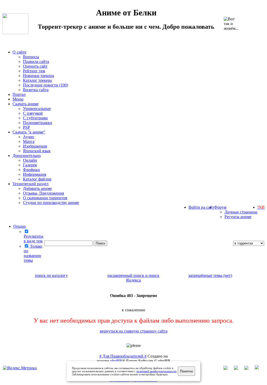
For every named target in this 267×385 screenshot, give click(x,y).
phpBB (116, 361)
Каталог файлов (37, 179)
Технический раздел (30, 184)
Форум (220, 207)
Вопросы (31, 57)
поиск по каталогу (51, 275)
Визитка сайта (35, 89)
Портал (19, 94)
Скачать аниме (26, 104)
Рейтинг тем (34, 71)
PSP (26, 127)
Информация (34, 174)
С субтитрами (35, 118)
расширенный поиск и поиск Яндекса (133, 277)
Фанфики (31, 169)
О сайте (19, 52)
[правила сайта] (259, 368)
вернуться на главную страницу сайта (133, 331)
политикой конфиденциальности (156, 371)
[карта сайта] (238, 368)
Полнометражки (37, 122)
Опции (19, 226)
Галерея (30, 165)
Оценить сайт (35, 66)
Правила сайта (36, 61)
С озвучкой (33, 113)
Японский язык (37, 151)
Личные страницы (240, 212)
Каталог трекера (37, 80)
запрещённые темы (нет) (210, 275)
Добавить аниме (37, 188)
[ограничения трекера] (249, 368)
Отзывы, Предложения (43, 193)
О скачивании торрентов (45, 198)
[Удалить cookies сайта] (228, 368)
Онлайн (30, 160)
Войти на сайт (201, 207)
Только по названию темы (33, 253)
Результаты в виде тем (33, 238)
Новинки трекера (38, 75)
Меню (18, 99)
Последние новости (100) (45, 85)
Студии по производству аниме (51, 202)
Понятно (186, 371)
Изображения (35, 146)
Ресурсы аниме (237, 216)
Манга (28, 141)
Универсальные (37, 108)
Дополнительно (27, 155)
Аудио (28, 137)
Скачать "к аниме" (29, 132)
